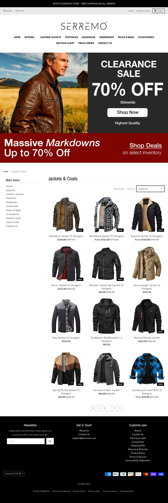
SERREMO (45, 491)
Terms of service (110, 491)
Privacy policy (94, 491)
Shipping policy (127, 491)
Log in (131, 11)
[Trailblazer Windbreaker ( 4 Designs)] (106, 316)
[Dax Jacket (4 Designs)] (66, 316)
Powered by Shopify (61, 491)
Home (5, 171)
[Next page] (120, 408)
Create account (143, 11)
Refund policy (79, 491)
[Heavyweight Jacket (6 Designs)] (147, 264)
